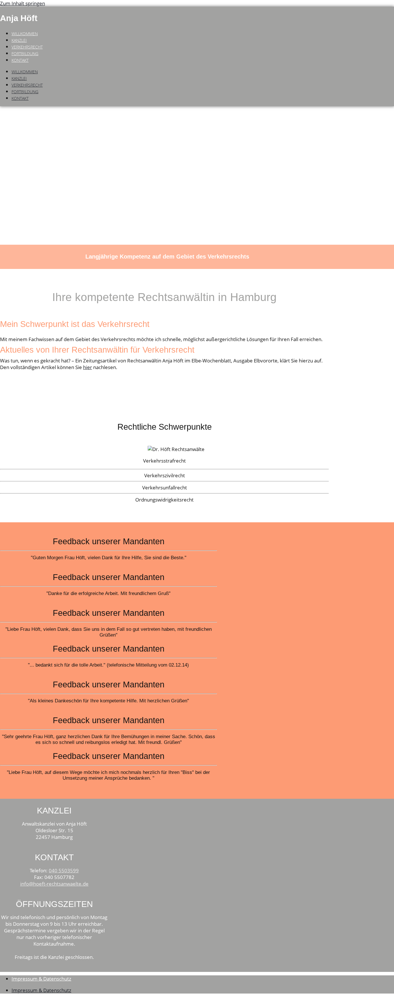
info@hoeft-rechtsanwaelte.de (54, 883)
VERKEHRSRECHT (27, 47)
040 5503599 (64, 870)
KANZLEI (19, 40)
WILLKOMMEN (25, 33)
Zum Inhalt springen (22, 3)
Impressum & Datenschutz (41, 978)
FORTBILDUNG (25, 53)
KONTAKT (20, 60)
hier (87, 367)
